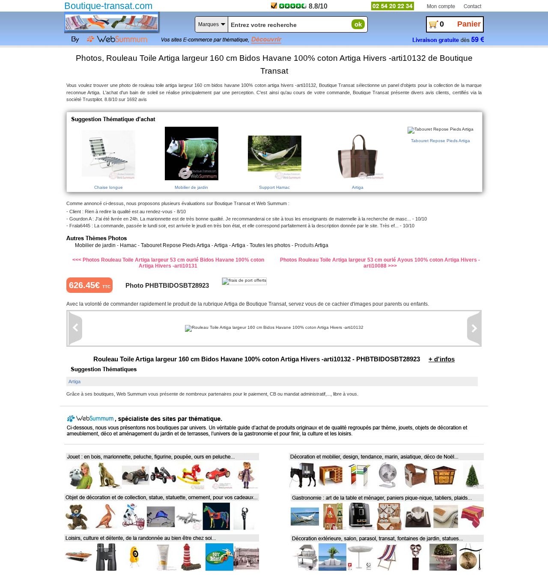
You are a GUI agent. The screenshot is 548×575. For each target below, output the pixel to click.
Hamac (128, 245)
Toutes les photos (270, 245)
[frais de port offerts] (244, 281)
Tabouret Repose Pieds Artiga (175, 245)
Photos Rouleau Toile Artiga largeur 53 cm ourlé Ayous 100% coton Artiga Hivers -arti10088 (380, 263)
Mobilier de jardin (95, 245)
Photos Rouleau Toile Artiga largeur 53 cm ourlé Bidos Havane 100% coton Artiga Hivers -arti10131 (173, 263)
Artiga (221, 245)
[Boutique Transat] (111, 22)
